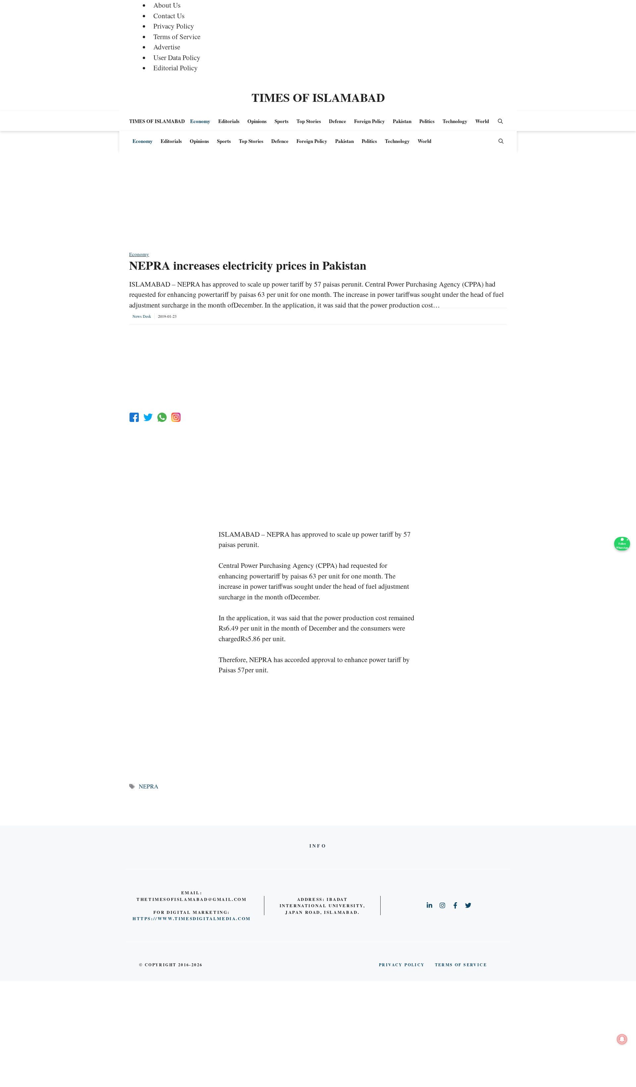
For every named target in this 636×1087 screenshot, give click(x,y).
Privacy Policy (173, 26)
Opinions (257, 121)
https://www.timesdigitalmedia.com (191, 918)
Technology (455, 121)
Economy (200, 121)
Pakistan (402, 121)
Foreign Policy (369, 121)
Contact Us (169, 15)
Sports (282, 121)
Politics (427, 121)
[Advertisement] (318, 204)
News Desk (141, 316)
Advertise (166, 46)
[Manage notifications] (622, 1039)
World (482, 121)
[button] (500, 121)
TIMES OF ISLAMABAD (318, 97)
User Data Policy (176, 57)
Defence (337, 121)
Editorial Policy (175, 67)
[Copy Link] (176, 417)
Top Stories (308, 121)
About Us (167, 5)
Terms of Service (176, 36)
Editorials (228, 121)
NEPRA (148, 786)
